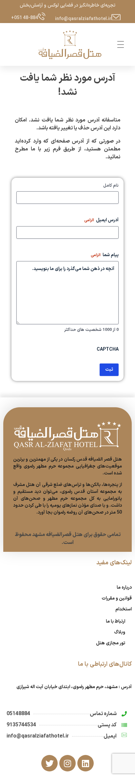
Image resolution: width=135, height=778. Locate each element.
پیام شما (105, 255)
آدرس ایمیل (101, 220)
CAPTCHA (108, 349)
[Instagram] (67, 763)
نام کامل (111, 186)
